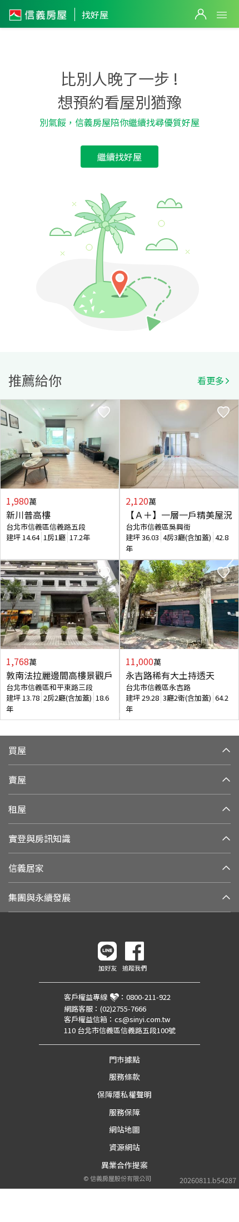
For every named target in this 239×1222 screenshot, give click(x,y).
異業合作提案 (124, 1164)
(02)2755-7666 (123, 1008)
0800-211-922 (148, 997)
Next (230, 560)
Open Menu (222, 15)
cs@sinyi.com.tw (142, 1019)
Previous (9, 560)
